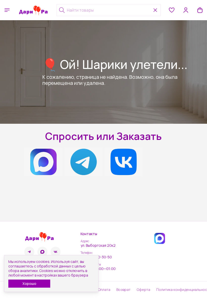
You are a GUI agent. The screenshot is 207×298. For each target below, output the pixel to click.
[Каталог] (7, 10)
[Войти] (186, 10)
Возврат (123, 289)
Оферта (143, 289)
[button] (172, 10)
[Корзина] (200, 10)
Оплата (104, 289)
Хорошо (29, 283)
